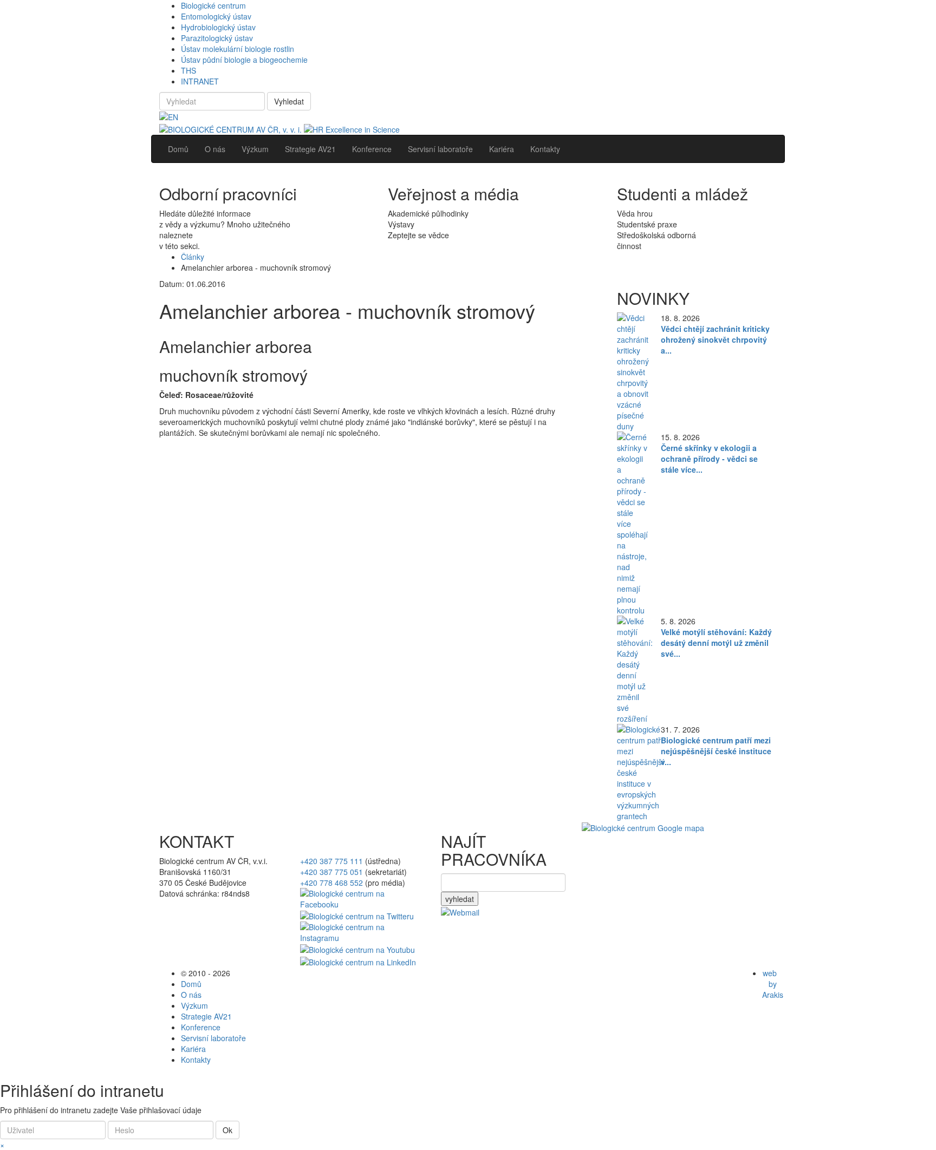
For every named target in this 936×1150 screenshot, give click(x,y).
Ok (227, 1130)
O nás (191, 994)
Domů (191, 983)
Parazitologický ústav (217, 37)
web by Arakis (772, 984)
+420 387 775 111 (331, 860)
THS (188, 70)
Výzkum (194, 1005)
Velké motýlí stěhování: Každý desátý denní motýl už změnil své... (716, 642)
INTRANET (200, 81)
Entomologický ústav (216, 16)
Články (192, 256)
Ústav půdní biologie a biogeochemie (244, 59)
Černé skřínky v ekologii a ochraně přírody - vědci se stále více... (709, 458)
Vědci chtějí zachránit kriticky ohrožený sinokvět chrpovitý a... (715, 339)
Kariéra (193, 1048)
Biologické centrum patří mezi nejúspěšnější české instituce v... (716, 751)
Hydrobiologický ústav (218, 27)
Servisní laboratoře (213, 1038)
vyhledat (459, 898)
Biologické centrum (213, 5)
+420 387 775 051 (331, 871)
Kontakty (196, 1059)
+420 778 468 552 (331, 882)
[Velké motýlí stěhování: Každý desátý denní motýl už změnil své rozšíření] (635, 668)
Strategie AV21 (206, 1016)
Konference (200, 1027)
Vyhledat (289, 101)
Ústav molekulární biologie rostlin (237, 48)
